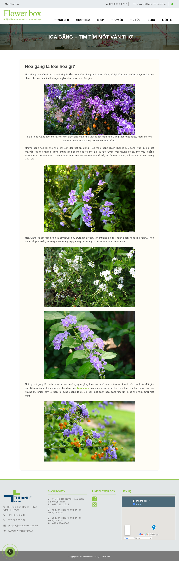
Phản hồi (14, 4)
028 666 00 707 (118, 4)
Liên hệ (167, 20)
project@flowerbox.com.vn (151, 4)
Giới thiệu (83, 20)
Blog (151, 20)
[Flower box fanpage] (94, 500)
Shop (100, 20)
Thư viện (117, 20)
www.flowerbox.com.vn (20, 530)
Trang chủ (61, 20)
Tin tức (135, 20)
